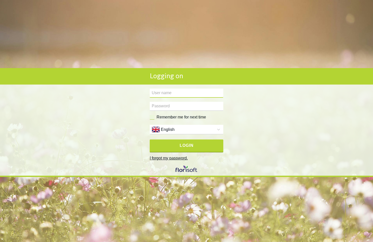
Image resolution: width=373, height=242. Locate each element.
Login (187, 145)
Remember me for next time (181, 117)
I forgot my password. (169, 158)
